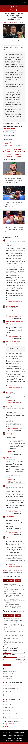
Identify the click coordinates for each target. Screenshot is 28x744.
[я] (4, 240)
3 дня (11, 580)
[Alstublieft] (4, 407)
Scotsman (9, 392)
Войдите (10, 299)
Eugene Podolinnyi (10, 724)
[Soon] (4, 537)
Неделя (18, 580)
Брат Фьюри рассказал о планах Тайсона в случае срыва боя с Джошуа (14, 180)
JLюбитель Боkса (11, 306)
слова (22, 42)
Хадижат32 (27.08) (8, 673)
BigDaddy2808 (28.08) (9, 671)
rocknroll (8, 457)
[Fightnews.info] (14, 2)
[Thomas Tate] (4, 321)
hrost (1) (6, 695)
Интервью (16, 732)
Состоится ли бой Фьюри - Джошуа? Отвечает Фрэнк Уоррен (14, 229)
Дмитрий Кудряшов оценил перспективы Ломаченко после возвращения (12, 606)
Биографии (21, 735)
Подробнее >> (21, 662)
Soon (7, 537)
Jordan (7, 726)
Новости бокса (13, 22)
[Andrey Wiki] (4, 433)
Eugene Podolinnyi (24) (11, 688)
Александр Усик (9, 135)
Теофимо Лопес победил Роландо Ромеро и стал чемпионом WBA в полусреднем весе (13, 620)
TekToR (23, 659)
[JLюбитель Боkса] (4, 306)
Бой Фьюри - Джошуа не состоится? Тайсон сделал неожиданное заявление (13, 637)
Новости (4, 732)
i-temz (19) (7, 710)
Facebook (6, 128)
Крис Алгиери (8, 139)
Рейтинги (4, 735)
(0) (14, 608)
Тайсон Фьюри (10, 132)
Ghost (10, 145)
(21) (8, 659)
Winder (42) (8, 704)
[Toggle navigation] (24, 2)
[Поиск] (3, 9)
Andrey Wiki (9, 433)
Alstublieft (9, 407)
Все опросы (7, 665)
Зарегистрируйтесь (13, 301)
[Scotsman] (4, 392)
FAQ (14, 738)
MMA (22, 732)
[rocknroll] (4, 457)
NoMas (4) (7, 692)
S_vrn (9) (7, 717)
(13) (20, 585)
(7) (7, 596)
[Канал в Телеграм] (14, 6)
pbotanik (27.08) (8, 676)
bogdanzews (10, 486)
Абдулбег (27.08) (8, 678)
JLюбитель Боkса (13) (11, 714)
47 (5, 659)
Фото (15, 735)
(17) (17, 622)
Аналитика (8, 738)
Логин (13, 10)
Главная (6, 22)
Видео (10, 735)
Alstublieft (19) (8, 707)
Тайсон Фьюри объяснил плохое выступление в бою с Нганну (14, 204)
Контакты (19, 738)
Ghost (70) (7, 685)
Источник (6, 143)
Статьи (10, 732)
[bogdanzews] (4, 486)
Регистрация (21, 10)
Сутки (6, 580)
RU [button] (6, 10)
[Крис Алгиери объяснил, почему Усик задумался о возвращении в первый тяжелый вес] (14, 31)
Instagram (12, 128)
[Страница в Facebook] (11, 6)
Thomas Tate (10, 321)
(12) (11, 591)
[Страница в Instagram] (16, 6)
